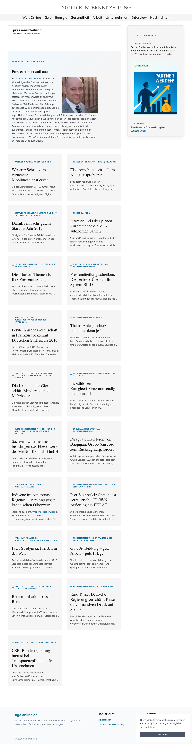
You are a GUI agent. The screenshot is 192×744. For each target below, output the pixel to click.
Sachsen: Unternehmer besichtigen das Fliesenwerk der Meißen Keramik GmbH (35, 446)
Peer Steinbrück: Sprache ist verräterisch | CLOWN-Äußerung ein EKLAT (93, 499)
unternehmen (117, 17)
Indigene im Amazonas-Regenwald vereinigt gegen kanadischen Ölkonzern (34, 499)
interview (139, 17)
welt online (31, 17)
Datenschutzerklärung (111, 724)
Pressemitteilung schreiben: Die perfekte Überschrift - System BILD (92, 279)
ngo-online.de (26, 715)
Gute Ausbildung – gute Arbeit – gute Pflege (90, 550)
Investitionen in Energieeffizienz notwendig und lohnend (92, 388)
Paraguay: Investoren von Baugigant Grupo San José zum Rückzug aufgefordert (92, 444)
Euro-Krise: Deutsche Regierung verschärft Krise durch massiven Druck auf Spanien (92, 601)
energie (61, 17)
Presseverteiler (30, 78)
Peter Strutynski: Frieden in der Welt (34, 550)
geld (48, 17)
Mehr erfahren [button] (148, 727)
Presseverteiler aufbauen (30, 71)
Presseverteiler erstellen (69, 137)
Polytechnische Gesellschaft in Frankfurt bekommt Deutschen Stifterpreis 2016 (34, 335)
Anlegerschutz (108, 337)
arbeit (97, 17)
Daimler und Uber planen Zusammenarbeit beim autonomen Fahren (91, 226)
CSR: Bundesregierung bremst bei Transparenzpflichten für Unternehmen (32, 657)
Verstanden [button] (162, 734)
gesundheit (80, 17)
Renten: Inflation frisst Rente (30, 598)
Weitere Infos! (138, 130)
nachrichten (160, 17)
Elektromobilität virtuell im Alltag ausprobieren (92, 172)
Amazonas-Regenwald (43, 511)
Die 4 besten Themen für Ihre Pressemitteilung (32, 276)
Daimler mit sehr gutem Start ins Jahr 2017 (31, 225)
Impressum (105, 719)
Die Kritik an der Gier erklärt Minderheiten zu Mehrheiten (31, 390)
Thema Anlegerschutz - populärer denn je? (89, 327)
